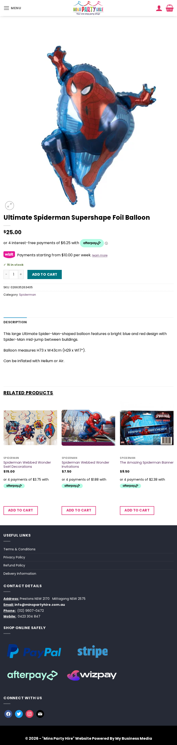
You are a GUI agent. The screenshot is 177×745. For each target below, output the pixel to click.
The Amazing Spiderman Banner (147, 462)
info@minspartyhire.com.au (40, 604)
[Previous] (3, 463)
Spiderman (27, 295)
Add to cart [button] (20, 510)
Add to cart (44, 274)
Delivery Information (19, 573)
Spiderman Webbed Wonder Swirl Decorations (27, 464)
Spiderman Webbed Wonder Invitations (85, 464)
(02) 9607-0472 (30, 610)
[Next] (173, 463)
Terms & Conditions (19, 549)
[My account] (159, 8)
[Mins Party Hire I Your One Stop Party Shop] (88, 8)
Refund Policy (14, 565)
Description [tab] (15, 322)
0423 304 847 (29, 616)
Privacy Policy (14, 557)
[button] (12, 8)
